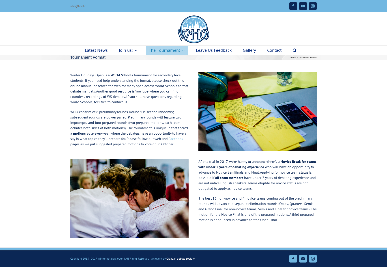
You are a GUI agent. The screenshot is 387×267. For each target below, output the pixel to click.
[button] (294, 50)
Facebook (176, 138)
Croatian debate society (180, 259)
